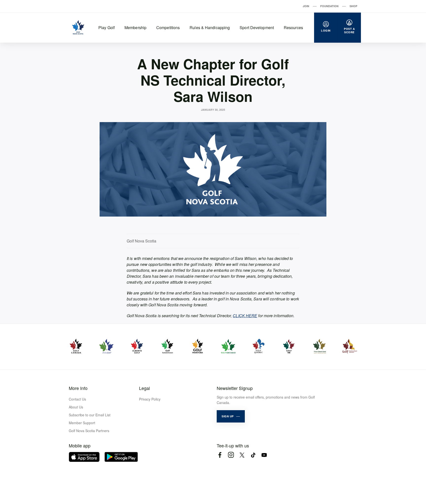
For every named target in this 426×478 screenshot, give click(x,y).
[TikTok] (253, 455)
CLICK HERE (245, 315)
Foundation (329, 6)
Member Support (82, 422)
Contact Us (77, 399)
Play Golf (106, 27)
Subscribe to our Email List (89, 414)
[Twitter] (242, 455)
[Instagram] (231, 455)
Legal (144, 388)
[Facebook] (220, 455)
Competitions (168, 27)
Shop (353, 6)
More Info (78, 388)
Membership (135, 27)
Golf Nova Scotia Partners (89, 430)
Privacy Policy (149, 399)
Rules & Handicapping (210, 27)
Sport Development (257, 27)
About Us (76, 406)
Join (306, 6)
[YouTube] (264, 455)
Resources (293, 27)
